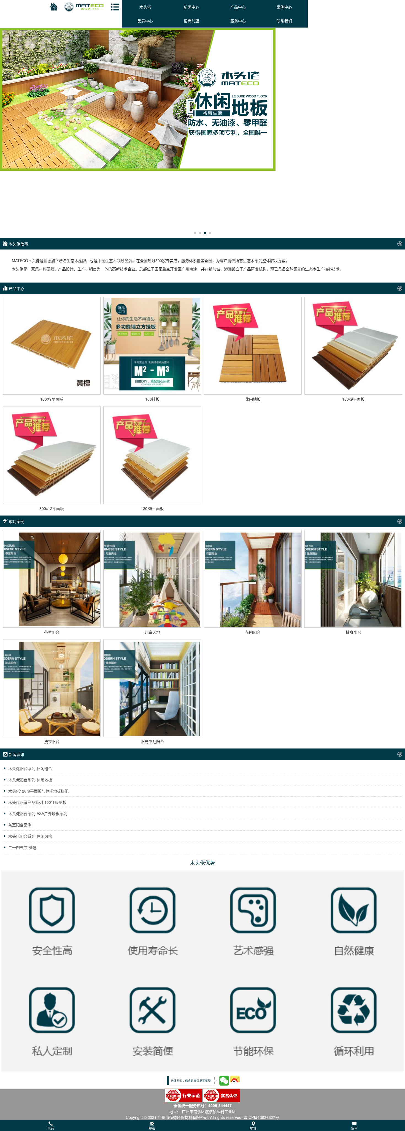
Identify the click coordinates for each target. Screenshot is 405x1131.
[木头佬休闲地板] (202, 99)
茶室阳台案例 (19, 825)
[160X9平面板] (52, 346)
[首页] (53, 7)
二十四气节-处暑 (22, 847)
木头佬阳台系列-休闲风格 (30, 836)
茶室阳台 (52, 632)
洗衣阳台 (52, 741)
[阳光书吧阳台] (152, 688)
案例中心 (284, 7)
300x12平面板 (51, 508)
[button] (202, 1125)
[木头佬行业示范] (183, 1095)
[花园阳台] (253, 579)
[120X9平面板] (152, 455)
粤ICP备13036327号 (261, 1117)
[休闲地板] (253, 346)
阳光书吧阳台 (152, 741)
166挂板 (152, 399)
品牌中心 (145, 20)
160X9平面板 (51, 399)
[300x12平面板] (52, 455)
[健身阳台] (353, 579)
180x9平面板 (353, 399)
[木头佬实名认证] (221, 1095)
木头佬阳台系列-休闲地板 (30, 779)
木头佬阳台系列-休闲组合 (30, 768)
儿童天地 (152, 632)
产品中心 (238, 7)
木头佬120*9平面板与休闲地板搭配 (38, 791)
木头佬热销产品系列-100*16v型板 (37, 802)
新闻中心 (191, 7)
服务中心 (238, 20)
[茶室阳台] (52, 579)
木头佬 (145, 7)
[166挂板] (152, 346)
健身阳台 (353, 632)
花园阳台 (253, 632)
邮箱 (151, 1128)
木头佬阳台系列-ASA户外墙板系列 (37, 813)
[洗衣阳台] (52, 688)
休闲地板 (253, 399)
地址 (253, 1128)
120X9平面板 (152, 508)
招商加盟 (191, 20)
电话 (50, 1128)
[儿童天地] (152, 579)
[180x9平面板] (353, 346)
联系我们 (284, 20)
